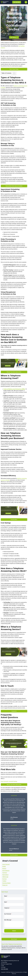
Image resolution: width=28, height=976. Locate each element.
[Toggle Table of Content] (13, 73)
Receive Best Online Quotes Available (14, 185)
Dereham (4, 878)
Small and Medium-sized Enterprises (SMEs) (14, 389)
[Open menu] (26, 2)
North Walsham (5, 870)
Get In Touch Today (14, 69)
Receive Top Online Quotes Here (14, 371)
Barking (15, 781)
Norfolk (4, 866)
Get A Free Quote (14, 855)
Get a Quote (13, 37)
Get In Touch (14, 939)
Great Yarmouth (4, 781)
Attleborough (5, 876)
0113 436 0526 (17, 2)
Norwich (4, 868)
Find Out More (14, 519)
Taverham (4, 872)
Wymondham (5, 874)
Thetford (4, 881)
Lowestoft (11, 781)
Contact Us (14, 711)
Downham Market (6, 883)
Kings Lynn (4, 885)
